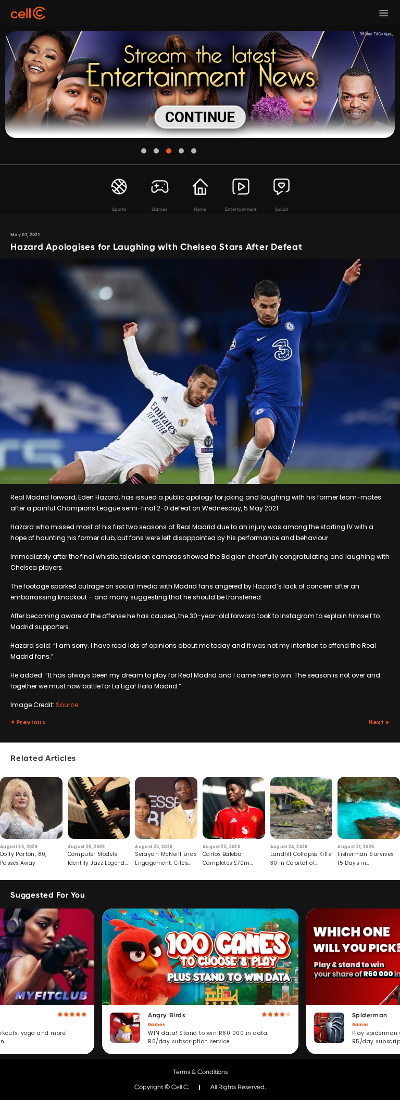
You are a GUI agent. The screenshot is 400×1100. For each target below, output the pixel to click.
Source (67, 704)
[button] (144, 151)
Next (376, 722)
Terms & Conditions (200, 1072)
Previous (30, 722)
